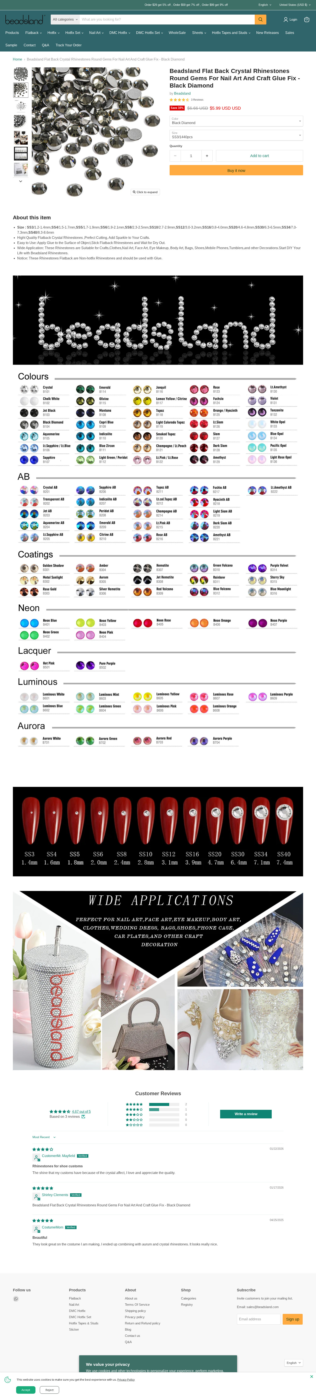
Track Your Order (68, 45)
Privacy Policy (126, 1379)
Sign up (292, 1319)
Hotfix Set (73, 33)
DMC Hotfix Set (148, 33)
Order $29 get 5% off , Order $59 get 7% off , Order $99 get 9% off (116, 4)
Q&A (45, 45)
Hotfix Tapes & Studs (83, 1323)
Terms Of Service (137, 1304)
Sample (11, 45)
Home (17, 59)
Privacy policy (135, 1317)
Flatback (32, 33)
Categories (188, 1298)
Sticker (74, 1329)
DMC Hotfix (118, 33)
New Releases (267, 33)
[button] (21, 74)
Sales (289, 33)
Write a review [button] (246, 1114)
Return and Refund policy (142, 1323)
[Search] (260, 19)
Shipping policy (135, 1311)
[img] (42, 1149)
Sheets (198, 33)
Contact (29, 45)
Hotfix (52, 33)
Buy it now (236, 170)
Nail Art (95, 33)
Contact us (132, 1335)
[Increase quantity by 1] (207, 156)
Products (12, 33)
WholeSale (177, 33)
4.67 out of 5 (81, 1111)
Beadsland (182, 93)
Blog (128, 1329)
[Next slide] (20, 180)
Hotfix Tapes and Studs (230, 33)
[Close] (312, 1376)
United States (293, 4)
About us (131, 1298)
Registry (187, 1304)
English (263, 4)
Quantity (176, 146)
